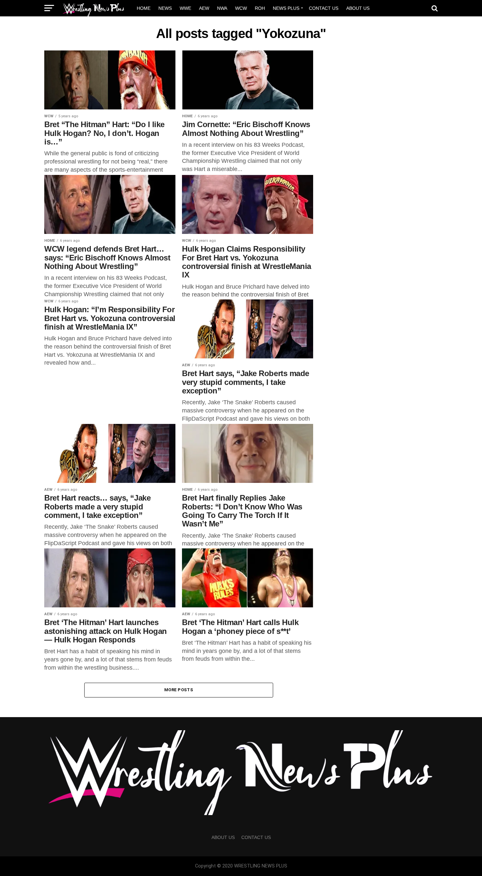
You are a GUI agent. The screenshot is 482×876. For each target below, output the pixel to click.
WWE (185, 8)
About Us (358, 8)
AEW (204, 8)
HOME (144, 8)
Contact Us (323, 8)
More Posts (178, 689)
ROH (260, 8)
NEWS (165, 8)
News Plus (286, 8)
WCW (241, 8)
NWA (222, 8)
